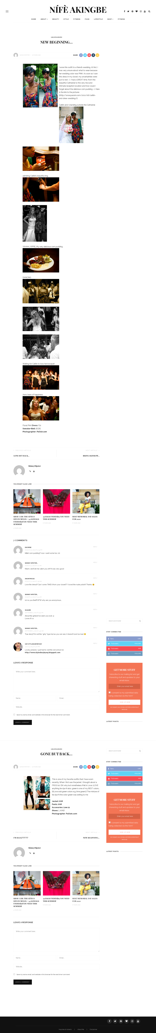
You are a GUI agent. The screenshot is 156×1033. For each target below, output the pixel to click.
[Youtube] (34, 853)
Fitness (76, 19)
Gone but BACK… (21, 456)
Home (33, 19)
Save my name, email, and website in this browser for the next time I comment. (43, 715)
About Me (80, 1029)
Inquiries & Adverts (65, 1029)
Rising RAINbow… (91, 456)
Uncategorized (56, 37)
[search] (149, 11)
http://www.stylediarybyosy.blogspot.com (42, 652)
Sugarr (28, 610)
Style (66, 19)
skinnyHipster (25, 55)
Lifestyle (98, 19)
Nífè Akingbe (78, 9)
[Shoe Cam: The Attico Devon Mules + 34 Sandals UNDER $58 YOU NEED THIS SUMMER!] (27, 501)
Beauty (55, 19)
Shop (109, 19)
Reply (95, 547)
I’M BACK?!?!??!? (20, 838)
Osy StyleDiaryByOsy (33, 644)
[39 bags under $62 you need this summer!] (56, 501)
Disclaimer (93, 1029)
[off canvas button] (7, 11)
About (43, 19)
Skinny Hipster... (31, 563)
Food (87, 19)
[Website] (30, 853)
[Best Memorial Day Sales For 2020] (86, 501)
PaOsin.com (41, 432)
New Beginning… (91, 838)
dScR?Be (28, 547)
